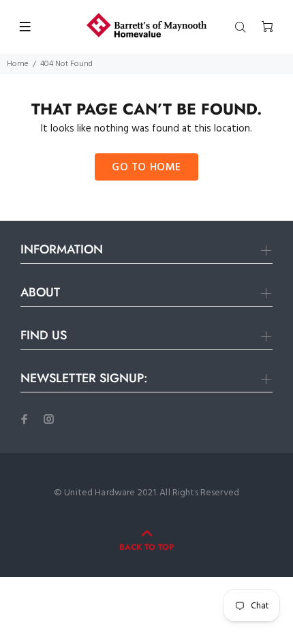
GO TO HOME (146, 167)
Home (18, 64)
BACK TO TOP (146, 547)
